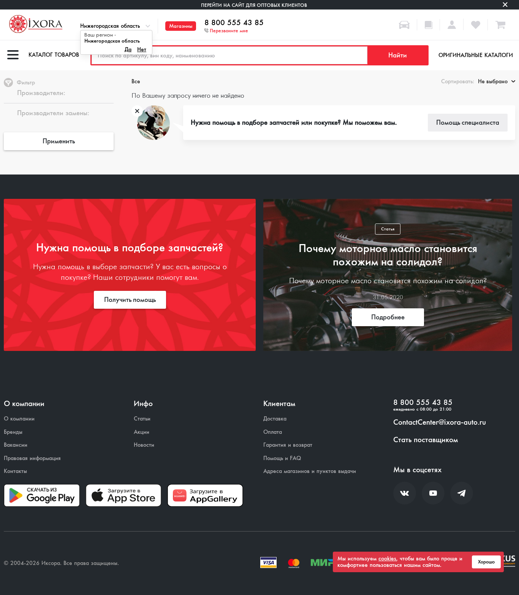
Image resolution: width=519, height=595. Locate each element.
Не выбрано (493, 81)
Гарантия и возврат (287, 445)
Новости (144, 445)
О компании (19, 419)
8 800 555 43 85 (234, 23)
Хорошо (486, 562)
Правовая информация (32, 458)
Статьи (142, 419)
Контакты (15, 471)
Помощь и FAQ (282, 458)
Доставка (274, 419)
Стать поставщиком (425, 440)
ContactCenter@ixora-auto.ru (439, 422)
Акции (141, 432)
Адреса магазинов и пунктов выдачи (309, 471)
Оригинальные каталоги (475, 55)
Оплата (272, 432)
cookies (387, 558)
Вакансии (15, 445)
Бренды (13, 432)
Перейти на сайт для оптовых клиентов (254, 5)
